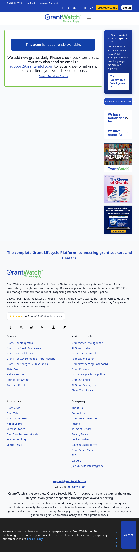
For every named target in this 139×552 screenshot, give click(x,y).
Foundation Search (83, 358)
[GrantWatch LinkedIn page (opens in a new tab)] (32, 326)
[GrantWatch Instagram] (85, 7)
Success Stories (16, 429)
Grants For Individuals (20, 353)
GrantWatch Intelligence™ (87, 343)
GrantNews (13, 408)
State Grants (14, 369)
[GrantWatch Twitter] (68, 7)
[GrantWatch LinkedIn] (74, 7)
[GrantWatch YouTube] (80, 7)
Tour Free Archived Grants (22, 434)
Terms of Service (82, 429)
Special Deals (15, 444)
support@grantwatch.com (31, 66)
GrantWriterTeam (17, 418)
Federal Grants (15, 374)
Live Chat (30, 3)
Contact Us (78, 413)
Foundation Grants (18, 379)
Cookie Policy (35, 539)
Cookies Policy (80, 439)
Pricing (76, 423)
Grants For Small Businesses (24, 348)
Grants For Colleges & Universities (27, 364)
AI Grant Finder (81, 348)
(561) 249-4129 (14, 3)
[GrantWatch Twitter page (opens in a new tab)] (21, 326)
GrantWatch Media (83, 450)
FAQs (75, 455)
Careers (76, 460)
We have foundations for (117, 117)
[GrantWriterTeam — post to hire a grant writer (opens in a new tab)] (118, 219)
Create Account (107, 7)
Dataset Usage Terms (84, 444)
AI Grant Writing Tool (84, 385)
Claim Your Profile (82, 390)
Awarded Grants (16, 385)
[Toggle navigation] (89, 18)
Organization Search (84, 353)
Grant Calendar (81, 379)
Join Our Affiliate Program (87, 466)
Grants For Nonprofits (20, 343)
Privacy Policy (80, 434)
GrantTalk (12, 413)
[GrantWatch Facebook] (62, 7)
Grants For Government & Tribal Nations (31, 358)
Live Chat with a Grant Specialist (118, 101)
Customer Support (48, 3)
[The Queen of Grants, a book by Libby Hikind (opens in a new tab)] (118, 189)
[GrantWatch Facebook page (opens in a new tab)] (10, 326)
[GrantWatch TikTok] (91, 7)
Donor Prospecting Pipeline (88, 374)
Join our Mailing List (19, 439)
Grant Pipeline (80, 369)
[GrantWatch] (63, 18)
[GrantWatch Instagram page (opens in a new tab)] (54, 326)
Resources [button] (14, 401)
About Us (77, 408)
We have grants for (115, 132)
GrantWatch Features (84, 418)
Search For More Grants (53, 76)
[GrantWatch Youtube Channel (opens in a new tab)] (43, 326)
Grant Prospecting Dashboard (90, 364)
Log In (127, 7)
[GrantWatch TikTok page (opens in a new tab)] (64, 326)
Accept (128, 535)
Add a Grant (14, 423)
